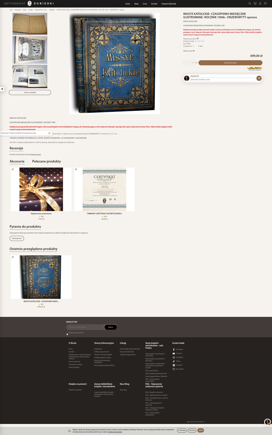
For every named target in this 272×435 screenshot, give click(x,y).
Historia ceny (188, 51)
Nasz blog (123, 390)
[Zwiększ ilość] (185, 62)
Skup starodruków (151, 371)
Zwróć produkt (74, 367)
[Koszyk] (255, 3)
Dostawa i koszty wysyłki (103, 355)
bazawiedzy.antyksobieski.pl (104, 365)
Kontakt (154, 4)
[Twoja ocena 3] (199, 41)
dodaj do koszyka (230, 63)
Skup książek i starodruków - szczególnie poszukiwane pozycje (155, 366)
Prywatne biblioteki (169, 4)
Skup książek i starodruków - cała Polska (155, 355)
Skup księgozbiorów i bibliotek (156, 376)
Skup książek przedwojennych (156, 373)
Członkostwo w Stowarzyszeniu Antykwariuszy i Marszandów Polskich (80, 357)
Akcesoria (17, 161)
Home (127, 4)
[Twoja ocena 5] (203, 41)
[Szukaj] (249, 3)
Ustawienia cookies (75, 364)
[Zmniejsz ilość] (193, 62)
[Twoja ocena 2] (198, 41)
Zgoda (201, 430)
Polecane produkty (46, 161)
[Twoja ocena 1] (196, 41)
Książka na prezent (75, 390)
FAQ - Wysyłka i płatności (154, 392)
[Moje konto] (260, 3)
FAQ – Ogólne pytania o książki (156, 395)
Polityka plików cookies (102, 358)
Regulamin (98, 349)
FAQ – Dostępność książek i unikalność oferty (154, 409)
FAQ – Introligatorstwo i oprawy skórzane (156, 399)
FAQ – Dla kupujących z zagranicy (153, 404)
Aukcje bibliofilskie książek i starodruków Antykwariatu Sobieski (104, 394)
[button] (114, 63)
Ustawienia (181, 430)
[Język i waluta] (265, 3)
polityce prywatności (115, 432)
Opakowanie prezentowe (41, 214)
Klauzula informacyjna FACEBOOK (102, 361)
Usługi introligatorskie (127, 355)
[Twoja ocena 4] (201, 41)
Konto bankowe (74, 362)
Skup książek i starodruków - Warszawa (155, 360)
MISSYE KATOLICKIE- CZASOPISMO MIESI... (41, 302)
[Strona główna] (29, 3)
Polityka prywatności (76, 333)
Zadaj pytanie (17, 238)
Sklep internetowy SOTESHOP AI (196, 421)
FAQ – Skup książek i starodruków (152, 380)
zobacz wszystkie (30, 92)
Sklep (136, 4)
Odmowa (192, 430)
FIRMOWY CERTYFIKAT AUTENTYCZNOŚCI (104, 214)
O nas (145, 4)
